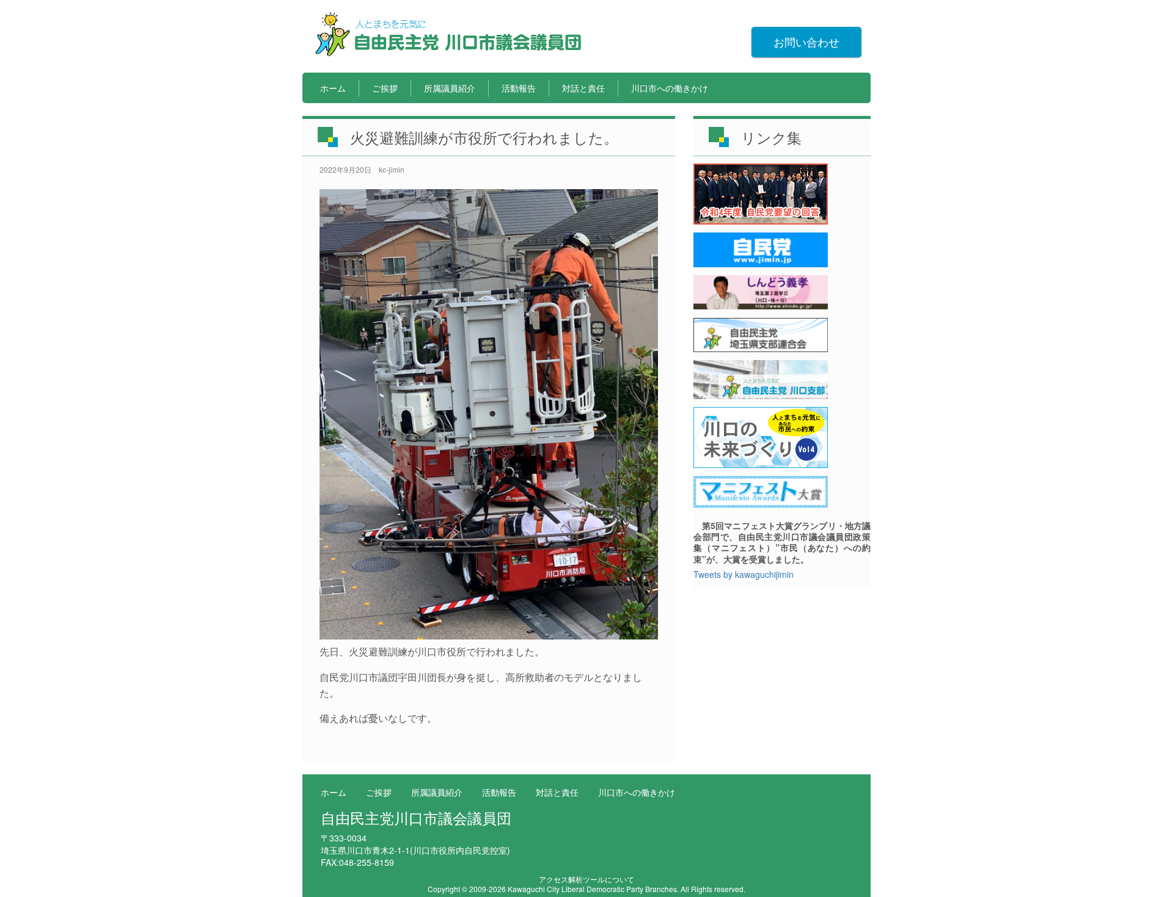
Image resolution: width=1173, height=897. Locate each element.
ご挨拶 (385, 88)
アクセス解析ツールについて (586, 879)
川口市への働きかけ (669, 88)
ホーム (333, 88)
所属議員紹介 (449, 88)
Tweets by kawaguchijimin (743, 574)
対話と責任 (583, 88)
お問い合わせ (806, 41)
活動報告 (519, 88)
